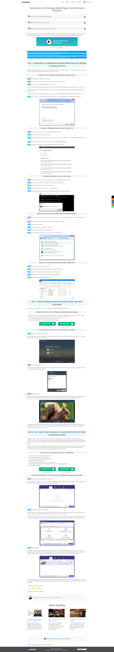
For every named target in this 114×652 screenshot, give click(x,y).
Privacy (56, 648)
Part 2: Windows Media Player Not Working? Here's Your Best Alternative (44, 54)
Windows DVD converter (41, 481)
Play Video (59, 597)
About (52, 648)
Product (67, 2)
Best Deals (87, 2)
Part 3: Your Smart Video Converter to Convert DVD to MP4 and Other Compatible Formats (48, 57)
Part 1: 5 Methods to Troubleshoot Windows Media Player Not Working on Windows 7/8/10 (48, 52)
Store (63, 2)
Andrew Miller (52, 597)
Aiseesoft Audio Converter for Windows (77, 619)
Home (29, 644)
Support (79, 2)
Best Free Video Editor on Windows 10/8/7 (55, 619)
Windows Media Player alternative (35, 427)
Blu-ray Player (44, 308)
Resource (73, 2)
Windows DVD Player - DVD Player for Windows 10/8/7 (34, 619)
